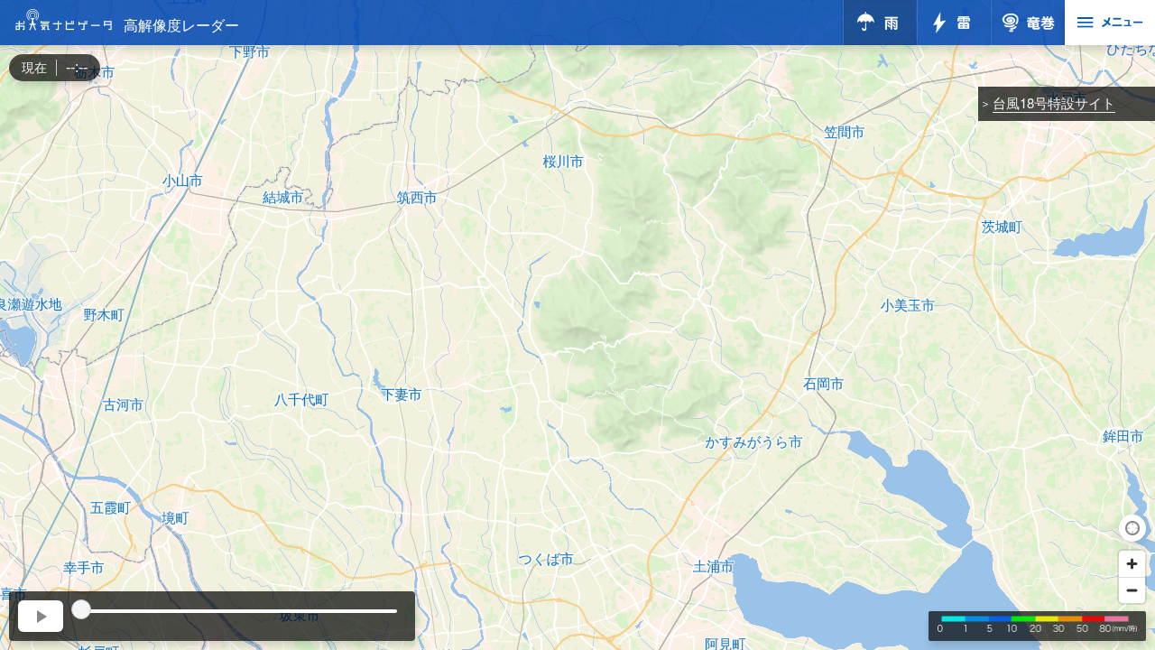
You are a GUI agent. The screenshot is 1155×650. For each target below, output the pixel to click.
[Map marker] (577, 309)
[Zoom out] (1132, 590)
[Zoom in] (1132, 564)
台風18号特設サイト (1054, 102)
